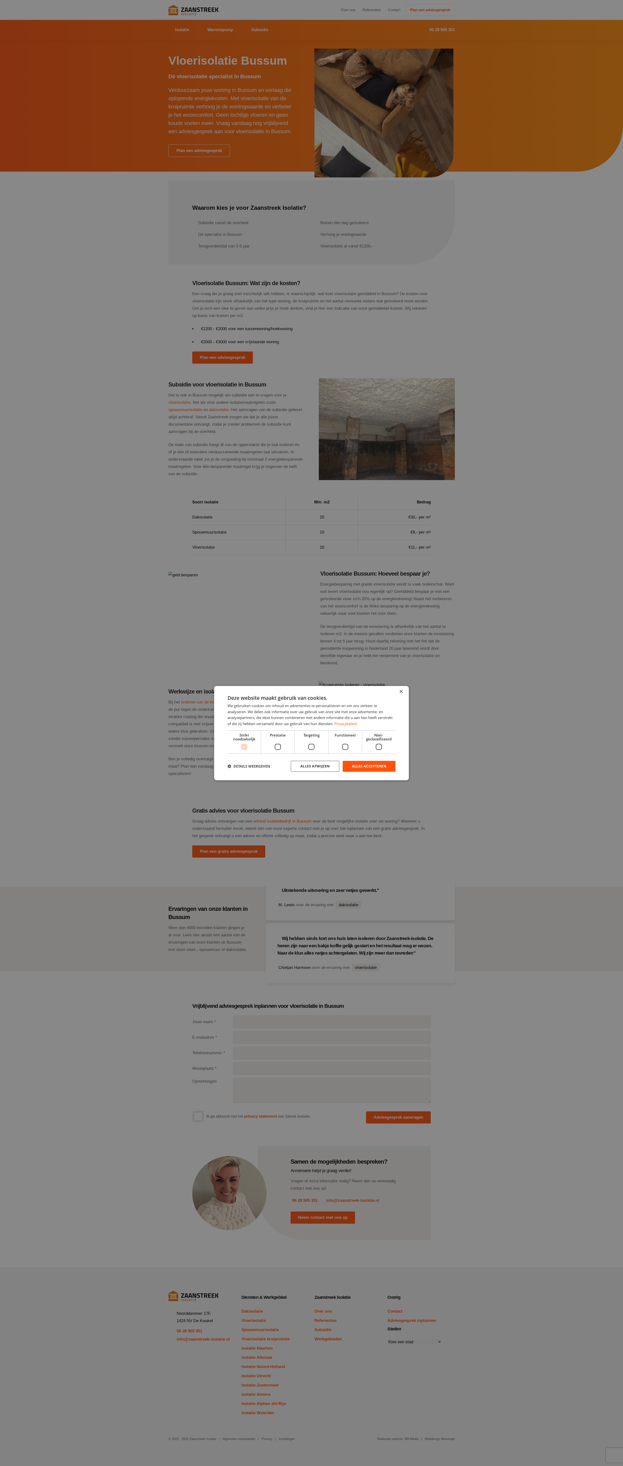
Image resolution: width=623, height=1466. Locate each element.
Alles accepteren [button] (369, 766)
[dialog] (311, 733)
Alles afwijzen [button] (315, 766)
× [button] (401, 691)
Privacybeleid (345, 723)
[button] (249, 766)
